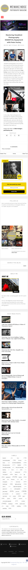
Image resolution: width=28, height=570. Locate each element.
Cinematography (6, 460)
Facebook (23, 544)
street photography (7, 501)
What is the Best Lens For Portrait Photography (11, 433)
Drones (19, 460)
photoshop (5, 491)
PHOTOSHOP (21, 551)
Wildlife (19, 465)
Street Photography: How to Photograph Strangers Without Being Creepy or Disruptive (13, 377)
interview (18, 481)
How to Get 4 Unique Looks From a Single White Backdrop (13, 363)
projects (18, 493)
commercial (17, 472)
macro (4, 486)
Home (14, 153)
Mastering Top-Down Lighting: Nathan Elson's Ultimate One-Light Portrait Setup (13, 337)
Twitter (4, 544)
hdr (21, 479)
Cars (18, 458)
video (7, 506)
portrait (17, 491)
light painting (18, 484)
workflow (5, 508)
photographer (17, 488)
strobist (23, 501)
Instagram (14, 544)
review (14, 496)
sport (24, 496)
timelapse (10, 503)
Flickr (4, 462)
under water (22, 503)
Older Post (25, 153)
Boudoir (4, 458)
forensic (13, 479)
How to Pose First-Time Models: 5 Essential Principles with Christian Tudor (14, 421)
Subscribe (14, 191)
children (4, 472)
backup (4, 469)
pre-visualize (5, 493)
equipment (8, 477)
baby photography (20, 467)
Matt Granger (18, 128)
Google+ (14, 546)
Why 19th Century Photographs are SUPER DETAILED (13, 446)
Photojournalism (6, 465)
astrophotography (7, 467)
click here (14, 252)
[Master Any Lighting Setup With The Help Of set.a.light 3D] (14, 25)
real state (5, 496)
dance (16, 474)
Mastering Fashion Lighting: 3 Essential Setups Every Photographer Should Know (13, 402)
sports (8, 498)
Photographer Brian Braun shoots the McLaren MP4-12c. (12, 408)
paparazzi (5, 488)
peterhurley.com (8, 130)
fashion (20, 477)
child (21, 469)
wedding (19, 506)
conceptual (5, 474)
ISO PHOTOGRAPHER (16, 462)
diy (24, 474)
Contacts (14, 553)
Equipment (11, 551)
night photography (17, 486)
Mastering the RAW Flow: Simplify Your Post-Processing (12, 350)
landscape (5, 484)
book (12, 469)
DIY (16, 551)
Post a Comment (6, 149)
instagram (5, 481)
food (4, 479)
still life (20, 498)
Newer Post (3, 153)
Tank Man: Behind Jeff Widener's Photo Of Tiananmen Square (13, 325)
